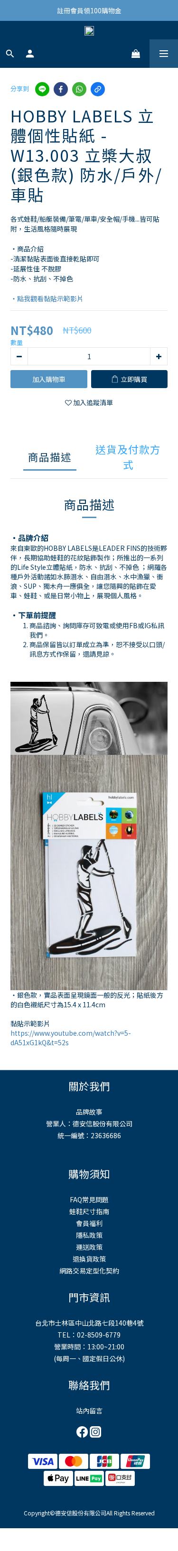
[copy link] (98, 89)
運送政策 (89, 1247)
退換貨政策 (89, 1258)
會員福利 (89, 1223)
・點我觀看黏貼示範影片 (47, 298)
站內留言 (89, 1410)
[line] (42, 89)
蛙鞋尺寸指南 (89, 1211)
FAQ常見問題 (89, 1199)
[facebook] (61, 89)
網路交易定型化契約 (89, 1270)
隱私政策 (89, 1235)
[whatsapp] (79, 89)
